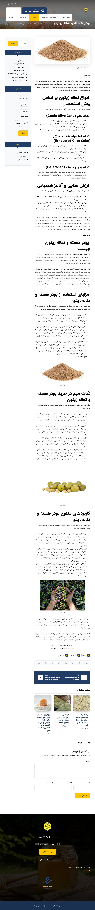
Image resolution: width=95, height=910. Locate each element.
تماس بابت (24, 116)
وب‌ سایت (50, 782)
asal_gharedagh (42, 844)
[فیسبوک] (16, 4)
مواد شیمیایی (22, 159)
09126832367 (42, 837)
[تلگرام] (8, 4)
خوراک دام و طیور (81, 534)
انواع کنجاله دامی (81, 356)
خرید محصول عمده (20, 121)
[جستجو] (8, 11)
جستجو (13, 43)
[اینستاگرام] (12, 4)
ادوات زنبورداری (21, 152)
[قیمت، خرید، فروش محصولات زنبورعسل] (86, 9)
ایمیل (70, 782)
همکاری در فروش (21, 123)
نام (89, 782)
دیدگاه (87, 761)
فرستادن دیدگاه (82, 796)
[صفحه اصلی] (41, 24)
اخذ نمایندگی (22, 126)
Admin (84, 655)
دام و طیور (61, 655)
